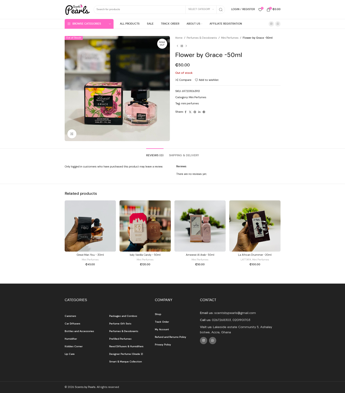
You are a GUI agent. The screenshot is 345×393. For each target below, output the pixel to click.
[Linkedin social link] (199, 112)
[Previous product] (177, 46)
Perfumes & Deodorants (202, 38)
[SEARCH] (221, 9)
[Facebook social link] (185, 112)
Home (179, 38)
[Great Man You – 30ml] (90, 226)
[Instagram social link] (271, 24)
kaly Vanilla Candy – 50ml (145, 255)
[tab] (155, 153)
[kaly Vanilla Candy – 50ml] (145, 226)
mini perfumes (190, 103)
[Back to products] (182, 46)
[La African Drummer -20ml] (255, 226)
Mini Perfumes (230, 38)
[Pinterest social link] (195, 112)
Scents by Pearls (85, 387)
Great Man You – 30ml (90, 255)
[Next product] (186, 46)
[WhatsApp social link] (278, 24)
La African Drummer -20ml (254, 255)
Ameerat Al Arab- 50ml (200, 255)
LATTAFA (246, 259)
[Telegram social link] (204, 112)
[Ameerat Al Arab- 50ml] (200, 226)
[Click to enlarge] (71, 133)
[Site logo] (77, 9)
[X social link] (190, 112)
